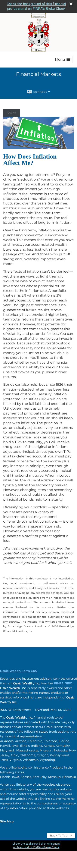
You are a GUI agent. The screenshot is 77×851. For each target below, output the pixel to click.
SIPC (68, 683)
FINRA (59, 683)
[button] (63, 59)
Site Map (7, 821)
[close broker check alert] (71, 4)
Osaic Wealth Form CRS (18, 671)
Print (11, 113)
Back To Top (59, 835)
